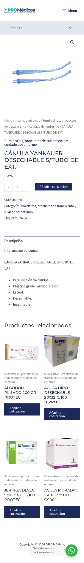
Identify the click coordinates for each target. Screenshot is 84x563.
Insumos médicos (27, 120)
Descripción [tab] (13, 240)
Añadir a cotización (54, 186)
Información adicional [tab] (21, 250)
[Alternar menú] (69, 27)
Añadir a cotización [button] (17, 409)
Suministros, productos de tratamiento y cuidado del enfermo (36, 142)
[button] (72, 42)
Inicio (8, 120)
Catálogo (15, 27)
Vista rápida (22, 364)
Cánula (22, 218)
